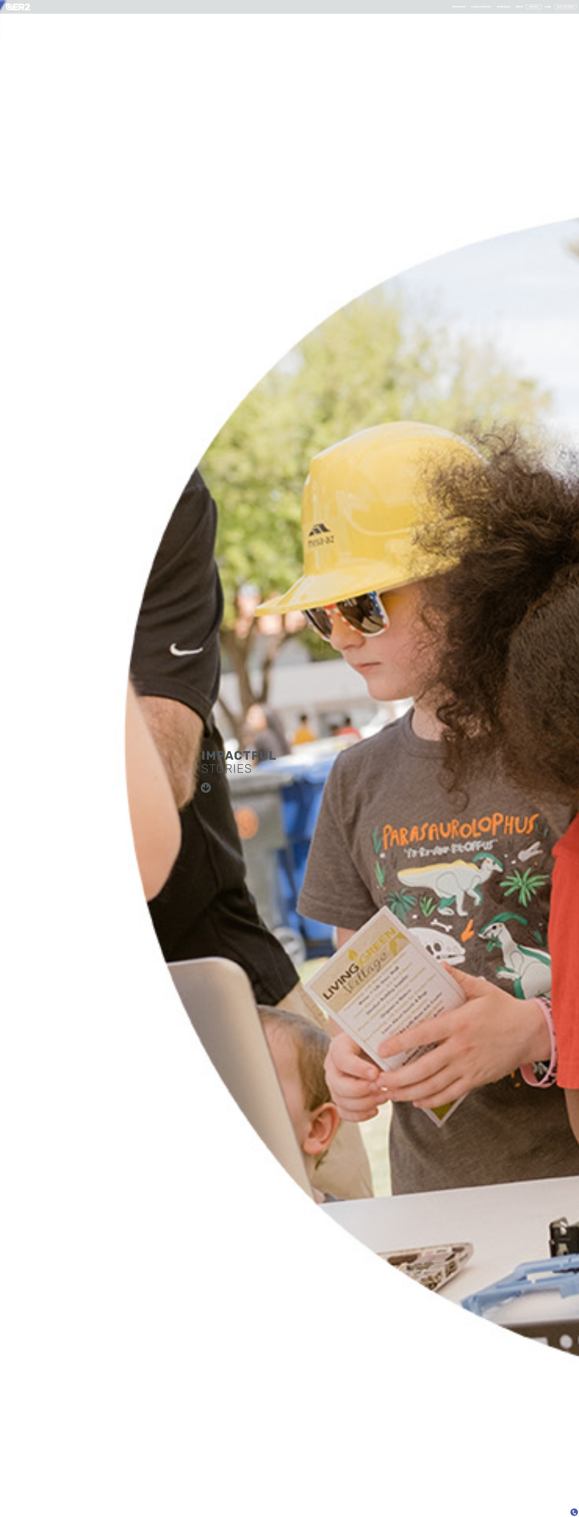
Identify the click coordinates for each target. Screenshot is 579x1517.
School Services (481, 7)
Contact (534, 7)
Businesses (459, 7)
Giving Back (503, 7)
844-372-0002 (565, 7)
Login (547, 7)
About (519, 7)
